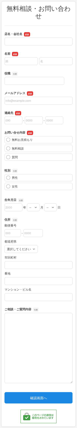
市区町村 (10, 257)
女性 (15, 186)
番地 (7, 273)
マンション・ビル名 (17, 289)
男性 (15, 177)
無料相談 (18, 148)
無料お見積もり (22, 139)
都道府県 (10, 241)
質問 (15, 157)
